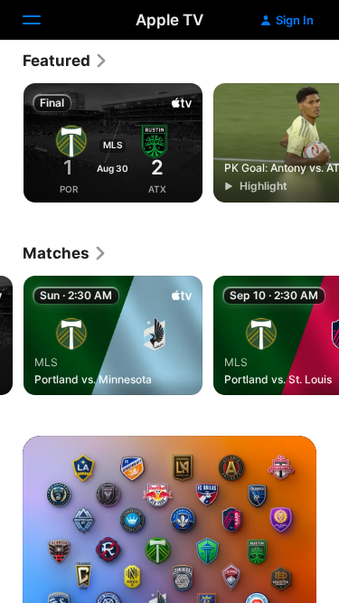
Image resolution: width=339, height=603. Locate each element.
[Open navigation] (42, 20)
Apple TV (169, 20)
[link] (65, 61)
